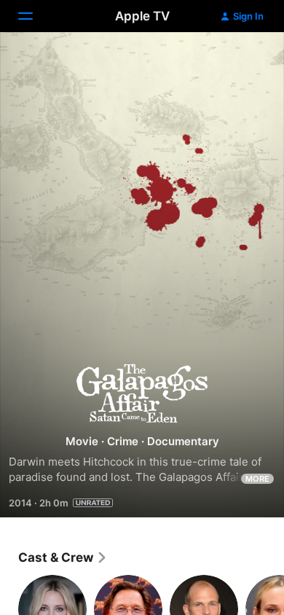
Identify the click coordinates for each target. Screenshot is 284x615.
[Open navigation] (34, 16)
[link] (63, 557)
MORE (257, 479)
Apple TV (142, 16)
